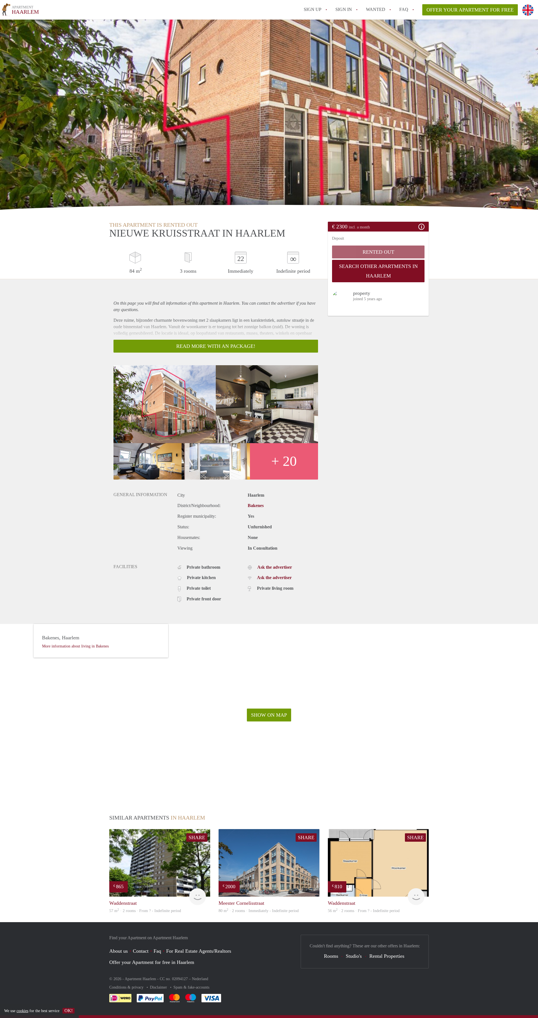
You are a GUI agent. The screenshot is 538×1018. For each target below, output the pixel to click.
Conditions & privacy (127, 987)
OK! (68, 1010)
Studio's (354, 956)
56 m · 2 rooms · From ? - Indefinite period (364, 911)
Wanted (375, 9)
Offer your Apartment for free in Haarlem (151, 962)
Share (197, 837)
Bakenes (256, 505)
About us (118, 951)
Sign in (343, 9)
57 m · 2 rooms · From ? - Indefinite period (145, 911)
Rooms (331, 956)
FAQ (403, 9)
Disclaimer (159, 987)
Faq (157, 951)
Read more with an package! (215, 346)
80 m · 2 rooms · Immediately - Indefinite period (259, 911)
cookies (22, 1011)
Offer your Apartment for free (470, 10)
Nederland (200, 979)
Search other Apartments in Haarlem (378, 271)
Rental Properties (386, 956)
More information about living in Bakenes (75, 646)
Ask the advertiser (274, 567)
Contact (141, 951)
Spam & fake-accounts (191, 987)
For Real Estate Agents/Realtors (198, 951)
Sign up (312, 9)
